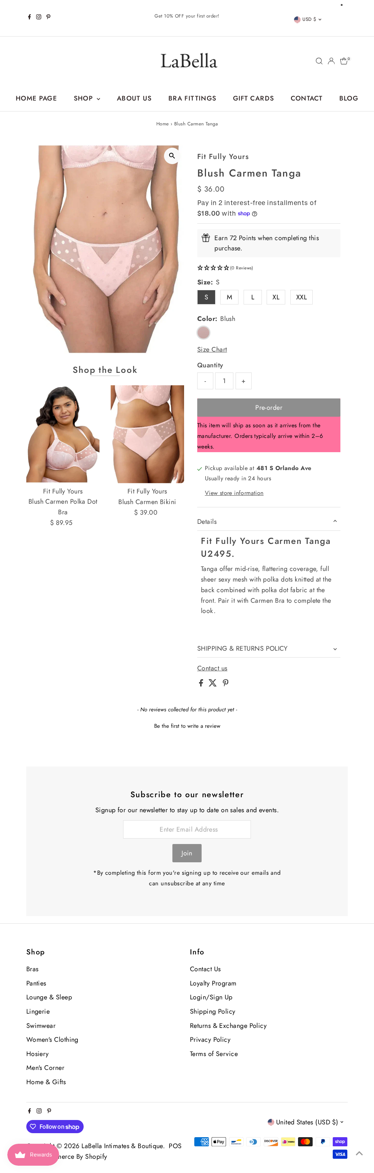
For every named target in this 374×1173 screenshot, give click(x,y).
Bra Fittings (192, 98)
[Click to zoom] (172, 156)
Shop (84, 98)
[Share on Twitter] (214, 684)
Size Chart (212, 349)
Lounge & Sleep (49, 997)
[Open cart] (344, 61)
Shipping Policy (213, 1011)
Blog (348, 98)
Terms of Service (214, 1054)
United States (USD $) (307, 1122)
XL (275, 297)
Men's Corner (45, 1067)
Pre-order (268, 407)
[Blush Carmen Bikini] (147, 434)
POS (175, 1146)
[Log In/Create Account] (331, 61)
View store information (234, 493)
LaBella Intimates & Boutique (122, 1146)
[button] (268, 268)
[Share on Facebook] (202, 684)
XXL (301, 297)
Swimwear (41, 1025)
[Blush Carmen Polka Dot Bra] (63, 434)
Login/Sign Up (211, 997)
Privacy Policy (210, 1039)
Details (207, 521)
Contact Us (205, 969)
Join (187, 853)
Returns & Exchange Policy (228, 1025)
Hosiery (37, 1054)
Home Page (36, 98)
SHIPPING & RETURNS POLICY (242, 648)
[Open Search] (319, 61)
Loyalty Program (213, 983)
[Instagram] (38, 18)
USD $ (309, 19)
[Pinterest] (48, 18)
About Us (134, 98)
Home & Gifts (46, 1082)
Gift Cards (253, 98)
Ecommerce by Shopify (73, 1156)
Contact (307, 98)
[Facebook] (29, 18)
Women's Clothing (52, 1039)
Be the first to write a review (187, 726)
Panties (36, 983)
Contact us (212, 668)
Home (162, 123)
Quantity (210, 365)
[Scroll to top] (359, 1153)
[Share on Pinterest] (226, 684)
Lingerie (38, 1011)
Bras (32, 969)
